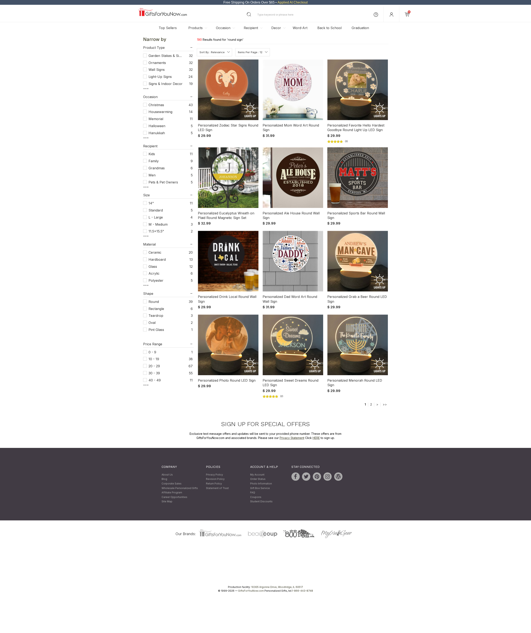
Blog (164, 479)
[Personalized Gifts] (162, 15)
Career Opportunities (174, 497)
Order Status (258, 479)
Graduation (360, 28)
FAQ (252, 492)
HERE (316, 438)
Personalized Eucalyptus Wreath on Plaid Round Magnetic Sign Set (226, 215)
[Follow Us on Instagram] (327, 476)
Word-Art (300, 28)
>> (385, 404)
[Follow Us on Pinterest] (317, 476)
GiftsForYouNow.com (251, 590)
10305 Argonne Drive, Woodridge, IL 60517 (277, 587)
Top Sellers (168, 28)
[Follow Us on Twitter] (306, 476)
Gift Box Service (260, 488)
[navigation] (168, 213)
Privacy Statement (292, 438)
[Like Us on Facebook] (295, 476)
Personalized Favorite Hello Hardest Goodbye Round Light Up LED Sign (355, 127)
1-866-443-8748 (302, 590)
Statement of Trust (217, 488)
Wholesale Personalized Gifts (180, 488)
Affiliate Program (172, 492)
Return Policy (214, 483)
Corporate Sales (171, 483)
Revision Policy (215, 479)
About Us (167, 474)
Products (195, 28)
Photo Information (261, 483)
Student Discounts (261, 501)
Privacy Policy (214, 474)
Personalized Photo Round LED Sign (227, 380)
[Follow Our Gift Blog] (338, 476)
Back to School (329, 28)
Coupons (255, 497)
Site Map (167, 501)
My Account (257, 474)
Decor (276, 28)
